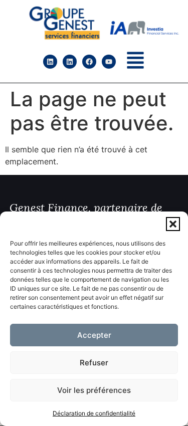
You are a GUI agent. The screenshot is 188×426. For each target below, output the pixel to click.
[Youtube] (109, 62)
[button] (173, 224)
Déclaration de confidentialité (94, 413)
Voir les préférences (94, 390)
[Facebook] (89, 62)
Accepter (94, 335)
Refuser (94, 362)
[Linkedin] (50, 62)
